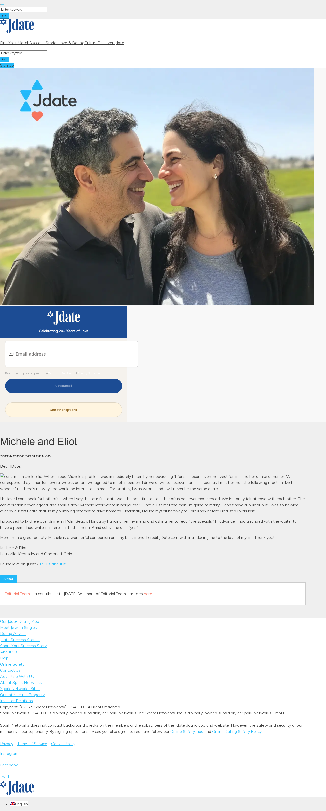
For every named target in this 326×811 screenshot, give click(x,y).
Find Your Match (14, 42)
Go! (4, 16)
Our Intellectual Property (22, 694)
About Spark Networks (21, 682)
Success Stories (43, 42)
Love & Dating (71, 42)
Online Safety (12, 664)
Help (4, 657)
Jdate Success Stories (20, 639)
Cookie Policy (63, 743)
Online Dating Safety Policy (236, 731)
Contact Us (10, 670)
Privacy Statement (90, 373)
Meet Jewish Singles (18, 627)
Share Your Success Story (23, 645)
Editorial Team (17, 593)
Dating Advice (13, 633)
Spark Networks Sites (20, 688)
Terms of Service (59, 373)
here (148, 593)
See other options (63, 410)
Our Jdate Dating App (19, 621)
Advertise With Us (17, 676)
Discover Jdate (111, 42)
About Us (8, 651)
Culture (91, 42)
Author (8, 579)
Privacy (6, 743)
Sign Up (7, 65)
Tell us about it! (52, 563)
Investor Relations (16, 700)
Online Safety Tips (186, 731)
